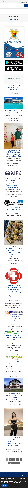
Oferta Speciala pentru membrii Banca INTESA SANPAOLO (13, 87)
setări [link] (18, 482)
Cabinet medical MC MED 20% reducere (14, 363)
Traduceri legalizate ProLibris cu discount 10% (14, 318)
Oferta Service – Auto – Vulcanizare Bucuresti (13, 208)
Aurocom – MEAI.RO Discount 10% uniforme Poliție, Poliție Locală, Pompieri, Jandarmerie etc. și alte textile (14, 183)
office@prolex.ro (24, 2)
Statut (7, 475)
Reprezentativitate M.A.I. (16, 475)
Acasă (11, 19)
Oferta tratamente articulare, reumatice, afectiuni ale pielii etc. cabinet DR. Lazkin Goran (13, 153)
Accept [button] (4, 485)
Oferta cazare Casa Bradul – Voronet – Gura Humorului (14, 395)
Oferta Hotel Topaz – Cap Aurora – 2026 (13, 112)
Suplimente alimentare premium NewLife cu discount (14, 337)
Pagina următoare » (14, 463)
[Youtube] (3, 1)
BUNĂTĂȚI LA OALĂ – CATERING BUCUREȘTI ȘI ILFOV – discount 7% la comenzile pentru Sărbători (14, 250)
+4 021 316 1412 (24, 1)
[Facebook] (2, 1)
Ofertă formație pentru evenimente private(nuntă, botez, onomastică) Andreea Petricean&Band (13, 441)
